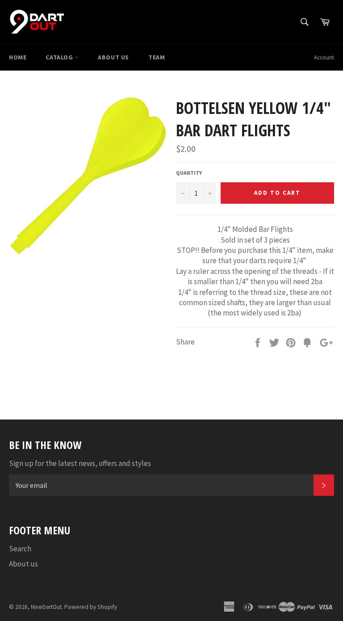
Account (324, 57)
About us (113, 57)
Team (156, 57)
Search (20, 549)
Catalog (60, 57)
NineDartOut (46, 607)
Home (17, 57)
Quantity (189, 172)
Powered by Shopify (90, 607)
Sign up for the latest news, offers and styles (80, 463)
